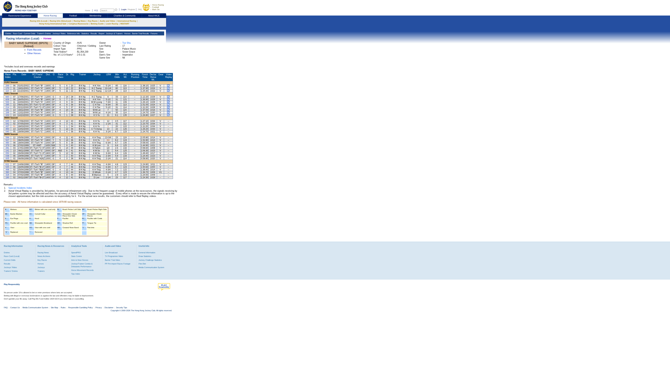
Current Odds (29, 33)
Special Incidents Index (20, 188)
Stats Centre (76, 256)
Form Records (34, 50)
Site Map (54, 307)
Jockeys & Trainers (114, 33)
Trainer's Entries (43, 33)
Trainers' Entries (11, 271)
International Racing (126, 21)
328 (7, 175)
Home (87, 10)
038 (7, 156)
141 (7, 150)
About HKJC (154, 15)
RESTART (124, 24)
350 (7, 129)
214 (7, 107)
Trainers (41, 271)
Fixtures (154, 33)
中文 (96, 10)
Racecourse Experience (19, 15)
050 (7, 153)
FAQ (140, 9)
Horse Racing (158, 5)
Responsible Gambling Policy (80, 307)
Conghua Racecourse (78, 24)
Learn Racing (112, 24)
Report (101, 33)
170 (7, 88)
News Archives (44, 256)
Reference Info (73, 33)
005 (7, 158)
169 (7, 112)
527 (7, 140)
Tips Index (75, 274)
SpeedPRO (76, 253)
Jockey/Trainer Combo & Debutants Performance (81, 265)
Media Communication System (151, 267)
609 (7, 99)
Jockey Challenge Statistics (150, 260)
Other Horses (34, 53)
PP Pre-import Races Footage (117, 264)
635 (7, 121)
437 (7, 126)
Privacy (98, 307)
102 (7, 115)
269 (7, 85)
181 (7, 110)
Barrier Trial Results (140, 33)
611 (7, 164)
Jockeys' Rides (59, 33)
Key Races (93, 21)
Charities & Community (125, 15)
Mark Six (156, 9)
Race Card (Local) (12, 256)
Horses (127, 33)
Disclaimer (109, 307)
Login (123, 9)
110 (7, 91)
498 (7, 169)
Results (93, 33)
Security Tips (121, 307)
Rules (63, 307)
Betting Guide (97, 24)
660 (7, 97)
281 (7, 148)
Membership (95, 15)
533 (7, 102)
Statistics (85, 33)
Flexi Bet (142, 264)
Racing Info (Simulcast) (60, 21)
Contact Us (15, 307)
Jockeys (41, 267)
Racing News (80, 21)
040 (7, 131)
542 (7, 124)
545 (7, 167)
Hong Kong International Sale (52, 24)
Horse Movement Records (82, 270)
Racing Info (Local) (38, 21)
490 (7, 143)
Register (131, 9)
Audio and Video (107, 21)
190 (7, 177)
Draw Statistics (145, 256)
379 (7, 145)
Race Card (17, 33)
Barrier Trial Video (112, 260)
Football (155, 7)
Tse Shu (126, 43)
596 (7, 137)
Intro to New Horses (79, 260)
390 (7, 172)
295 (7, 105)
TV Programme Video (114, 256)
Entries (8, 33)
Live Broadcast (111, 253)
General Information (147, 253)
